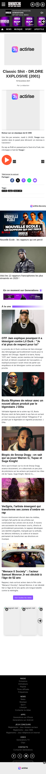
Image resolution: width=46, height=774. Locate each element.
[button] (12, 621)
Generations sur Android (23, 720)
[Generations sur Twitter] (20, 756)
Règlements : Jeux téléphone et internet (23, 732)
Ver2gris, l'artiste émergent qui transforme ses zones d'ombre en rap (23, 509)
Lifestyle (39, 29)
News (9, 29)
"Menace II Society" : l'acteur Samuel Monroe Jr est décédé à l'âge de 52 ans (22, 574)
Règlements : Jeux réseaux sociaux (23, 727)
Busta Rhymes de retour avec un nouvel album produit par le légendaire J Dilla (22, 403)
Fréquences (23, 692)
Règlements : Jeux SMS (23, 730)
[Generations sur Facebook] (14, 756)
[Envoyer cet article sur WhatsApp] (28, 181)
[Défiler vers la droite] (40, 621)
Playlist (23, 686)
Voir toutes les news (23, 597)
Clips (23, 742)
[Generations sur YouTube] (26, 756)
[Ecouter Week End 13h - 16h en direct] (23, 296)
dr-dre (4, 191)
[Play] (3, 19)
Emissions (23, 681)
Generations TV (23, 740)
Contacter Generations (23, 750)
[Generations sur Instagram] (32, 756)
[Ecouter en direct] (32, 4)
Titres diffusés (23, 689)
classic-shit (18, 191)
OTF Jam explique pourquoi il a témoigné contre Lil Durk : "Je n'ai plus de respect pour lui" (22, 341)
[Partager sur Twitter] (17, 181)
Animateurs (23, 684)
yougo (10, 191)
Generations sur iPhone (23, 717)
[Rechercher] (37, 4)
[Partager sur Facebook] (11, 181)
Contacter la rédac (23, 710)
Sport (28, 29)
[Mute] (42, 12)
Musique (18, 29)
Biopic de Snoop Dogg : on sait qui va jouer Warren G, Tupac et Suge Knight (22, 458)
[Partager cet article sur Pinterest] (23, 181)
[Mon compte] (42, 4)
